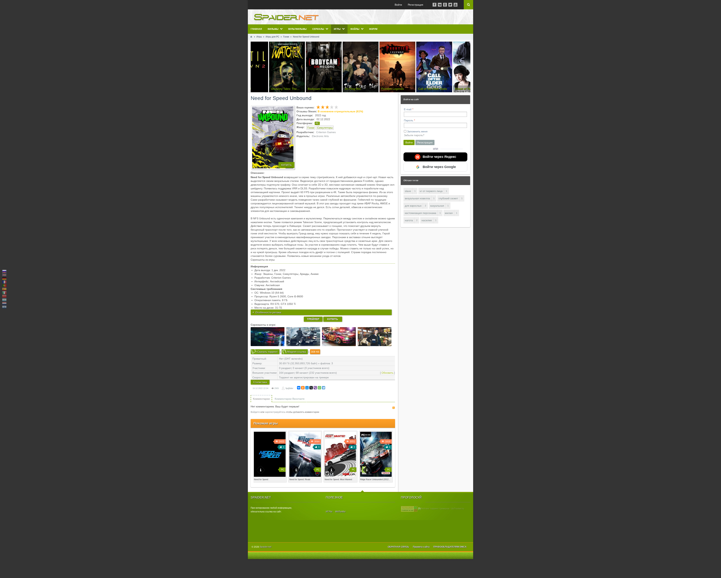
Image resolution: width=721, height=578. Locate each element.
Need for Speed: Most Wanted (338, 479)
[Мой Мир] (307, 387)
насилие (427, 220)
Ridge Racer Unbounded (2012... (375, 479)
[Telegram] (323, 387)
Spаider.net (265, 547)
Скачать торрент (267, 351)
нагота (409, 220)
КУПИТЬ (286, 164)
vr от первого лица (431, 191)
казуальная (437, 205)
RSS (393, 408)
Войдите (255, 412)
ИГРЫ (329, 511)
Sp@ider (289, 388)
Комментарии (261, 398)
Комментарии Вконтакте (290, 398)
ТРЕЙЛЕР (313, 319)
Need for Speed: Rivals (299, 479)
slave (408, 191)
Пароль (408, 120)
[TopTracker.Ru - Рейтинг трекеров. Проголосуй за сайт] (409, 508)
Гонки (310, 127)
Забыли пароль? (414, 135)
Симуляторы (325, 127)
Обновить (387, 372)
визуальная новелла (417, 198)
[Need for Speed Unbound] (272, 137)
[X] (311, 387)
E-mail (407, 109)
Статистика (260, 382)
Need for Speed (261, 479)
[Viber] (315, 387)
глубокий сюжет (448, 198)
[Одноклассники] (303, 387)
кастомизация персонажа (420, 212)
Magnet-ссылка (296, 351)
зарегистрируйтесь (275, 412)
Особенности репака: (268, 312)
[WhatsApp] (319, 387)
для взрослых (413, 205)
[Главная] (251, 37)
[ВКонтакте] (298, 387)
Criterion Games (326, 132)
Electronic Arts (320, 136)
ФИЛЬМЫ (340, 511)
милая (449, 212)
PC (317, 123)
